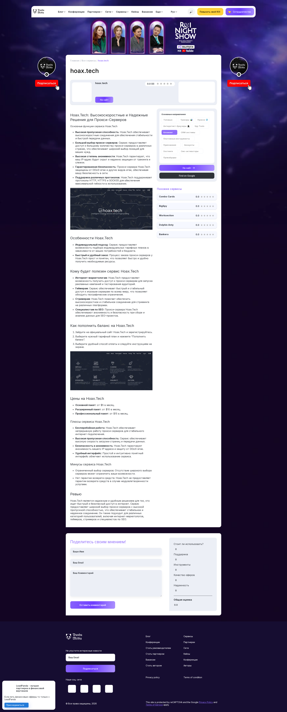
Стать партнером (155, 654)
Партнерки (93, 11)
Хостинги (168, 151)
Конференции (76, 11)
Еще (158, 11)
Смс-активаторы (190, 151)
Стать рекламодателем (158, 648)
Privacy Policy (206, 702)
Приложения (169, 145)
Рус (173, 11)
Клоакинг (168, 132)
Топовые (167, 120)
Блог (60, 11)
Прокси (201, 120)
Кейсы (135, 11)
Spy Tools (199, 126)
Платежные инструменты (176, 138)
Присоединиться (15, 705)
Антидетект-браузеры (175, 126)
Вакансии (147, 11)
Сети (108, 11)
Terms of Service (154, 704)
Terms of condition (193, 677)
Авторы (187, 665)
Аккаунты (189, 145)
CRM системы (188, 132)
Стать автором (154, 665)
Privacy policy (153, 677)
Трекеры (184, 120)
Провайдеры (169, 157)
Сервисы (121, 11)
